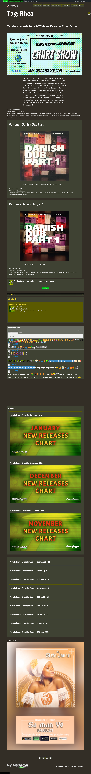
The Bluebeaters (75, 115)
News (81, 6)
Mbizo (68, 192)
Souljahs (68, 115)
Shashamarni (12, 194)
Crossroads (37, 6)
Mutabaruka (48, 115)
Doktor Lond (37, 272)
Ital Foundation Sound (54, 192)
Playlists (74, 6)
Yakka (16, 117)
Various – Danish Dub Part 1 (27, 124)
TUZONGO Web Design (77, 766)
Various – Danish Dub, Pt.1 (26, 204)
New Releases (21, 190)
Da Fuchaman (71, 113)
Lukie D (29, 115)
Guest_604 (14, 350)
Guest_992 (14, 344)
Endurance (59, 272)
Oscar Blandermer (57, 115)
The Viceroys (10, 117)
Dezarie (77, 113)
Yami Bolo (21, 117)
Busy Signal (42, 113)
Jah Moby (63, 192)
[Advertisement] (45, 392)
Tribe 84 (24, 194)
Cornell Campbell (62, 113)
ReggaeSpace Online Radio (18, 304)
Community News (20, 111)
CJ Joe (47, 113)
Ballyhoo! (20, 113)
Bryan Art (35, 113)
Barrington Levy (28, 113)
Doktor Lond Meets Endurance (39, 192)
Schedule (46, 6)
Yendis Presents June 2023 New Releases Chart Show (42, 26)
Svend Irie (19, 194)
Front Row (66, 6)
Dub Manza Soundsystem (49, 272)
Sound (79, 330)
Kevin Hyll (24, 115)
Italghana (18, 115)
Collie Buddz (53, 113)
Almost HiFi (15, 113)
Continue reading (28, 105)
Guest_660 (14, 364)
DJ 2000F (28, 192)
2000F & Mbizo (17, 272)
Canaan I (22, 192)
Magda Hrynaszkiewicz (38, 115)
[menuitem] (1, 1)
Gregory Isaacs (11, 115)
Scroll (82, 330)
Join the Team (56, 6)
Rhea (63, 115)
